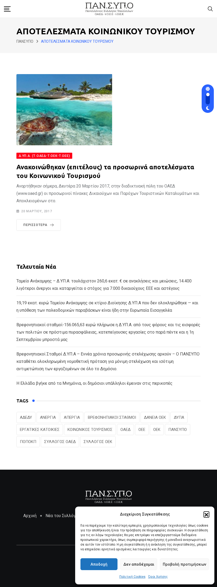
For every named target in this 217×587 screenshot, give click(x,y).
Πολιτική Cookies (132, 577)
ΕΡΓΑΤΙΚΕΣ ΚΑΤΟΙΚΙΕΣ (40, 429)
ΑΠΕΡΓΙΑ (72, 417)
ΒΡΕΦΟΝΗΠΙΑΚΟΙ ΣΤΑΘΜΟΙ (112, 417)
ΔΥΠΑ (179, 417)
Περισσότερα (35, 225)
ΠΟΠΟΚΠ (28, 441)
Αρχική (30, 515)
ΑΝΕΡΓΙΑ (48, 417)
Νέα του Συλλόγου (63, 515)
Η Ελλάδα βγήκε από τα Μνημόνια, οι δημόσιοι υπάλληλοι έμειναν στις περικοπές (94, 383)
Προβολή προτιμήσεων (184, 564)
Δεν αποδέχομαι (138, 564)
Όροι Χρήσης (158, 577)
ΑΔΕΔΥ (26, 417)
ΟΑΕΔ (125, 429)
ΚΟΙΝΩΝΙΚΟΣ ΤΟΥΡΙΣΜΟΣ (89, 429)
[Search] (210, 8)
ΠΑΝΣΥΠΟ (177, 429)
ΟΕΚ (156, 429)
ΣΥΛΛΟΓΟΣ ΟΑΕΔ (60, 441)
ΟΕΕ (141, 429)
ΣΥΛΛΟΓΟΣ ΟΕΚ (98, 441)
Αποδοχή (99, 564)
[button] (206, 514)
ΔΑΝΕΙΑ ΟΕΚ (155, 417)
